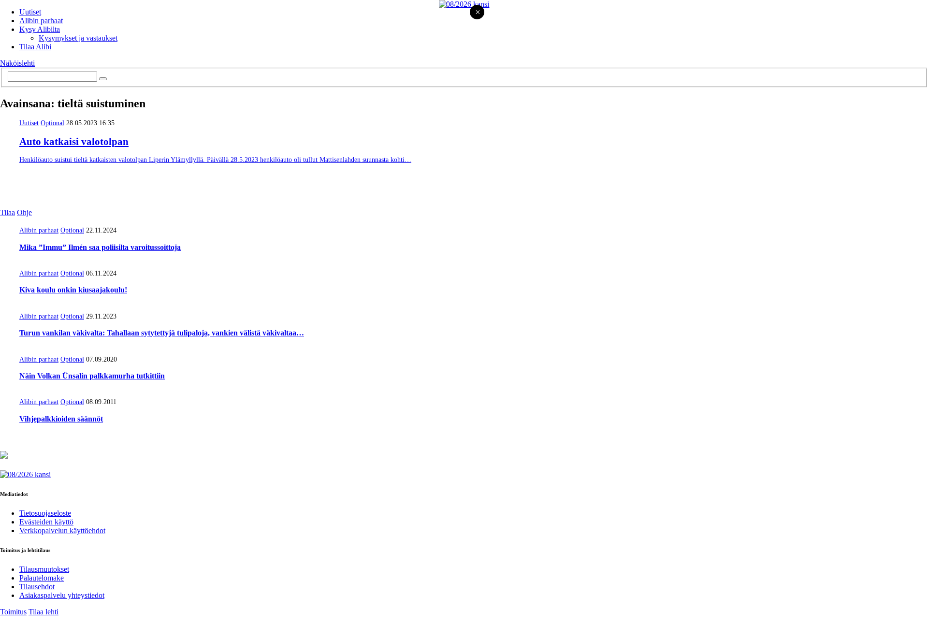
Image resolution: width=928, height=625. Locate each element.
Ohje (24, 212)
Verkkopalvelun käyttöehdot (62, 530)
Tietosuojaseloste (45, 513)
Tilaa (7, 212)
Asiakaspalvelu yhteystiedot (61, 595)
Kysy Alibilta (39, 29)
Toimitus (13, 612)
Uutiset (30, 12)
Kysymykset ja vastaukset (78, 38)
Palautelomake (41, 578)
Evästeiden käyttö (46, 522)
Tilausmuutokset (44, 569)
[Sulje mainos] (477, 13)
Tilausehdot (37, 586)
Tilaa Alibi (35, 47)
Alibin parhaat (41, 20)
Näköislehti (17, 63)
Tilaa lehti (43, 612)
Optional (52, 123)
